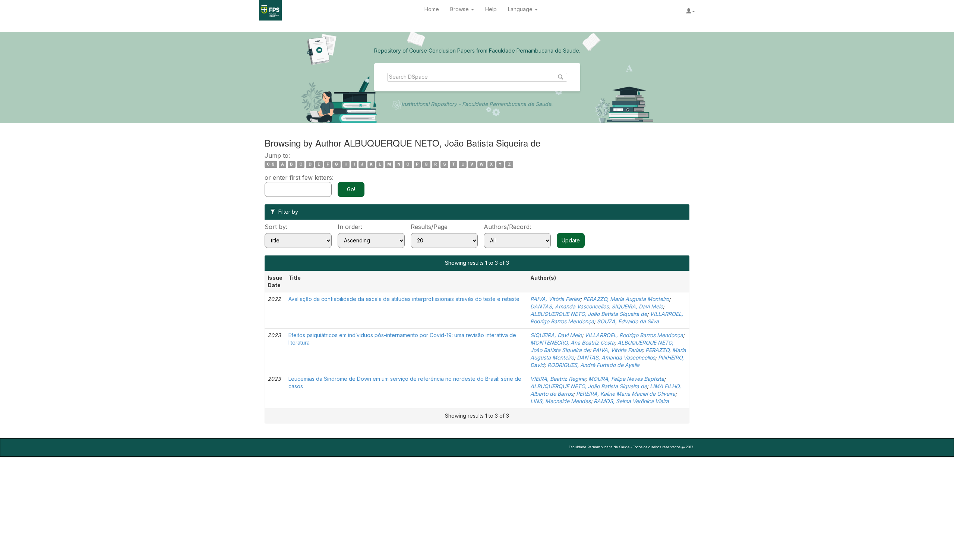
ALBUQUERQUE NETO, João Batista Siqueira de (588, 314)
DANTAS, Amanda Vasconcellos (569, 306)
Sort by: (276, 226)
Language (521, 9)
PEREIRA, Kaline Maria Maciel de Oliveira (625, 393)
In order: (350, 226)
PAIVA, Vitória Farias (555, 299)
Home (431, 9)
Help (491, 9)
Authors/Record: (507, 226)
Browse (460, 9)
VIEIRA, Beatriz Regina (557, 379)
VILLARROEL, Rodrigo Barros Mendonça (634, 335)
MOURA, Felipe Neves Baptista (626, 379)
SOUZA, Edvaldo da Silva (628, 321)
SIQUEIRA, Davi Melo (637, 306)
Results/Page (429, 226)
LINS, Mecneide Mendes (560, 401)
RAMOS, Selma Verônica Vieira (631, 401)
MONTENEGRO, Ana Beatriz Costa (572, 342)
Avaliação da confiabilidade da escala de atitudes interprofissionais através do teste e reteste (403, 299)
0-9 (271, 164)
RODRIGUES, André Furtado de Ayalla (593, 365)
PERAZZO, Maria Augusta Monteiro (626, 299)
